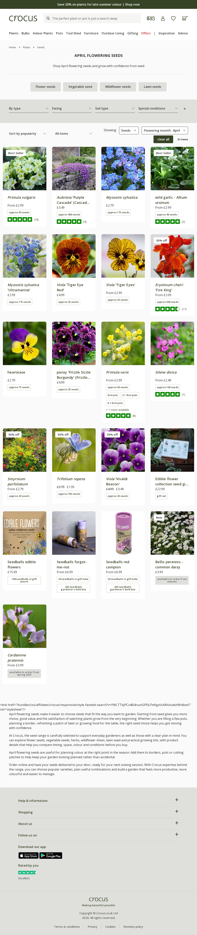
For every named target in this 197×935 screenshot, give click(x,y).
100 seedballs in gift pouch (24, 580)
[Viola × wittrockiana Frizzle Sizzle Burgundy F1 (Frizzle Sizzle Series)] (74, 343)
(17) (184, 309)
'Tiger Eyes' (120, 284)
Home (12, 47)
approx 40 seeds (167, 214)
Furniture (91, 33)
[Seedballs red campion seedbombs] (123, 533)
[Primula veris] (123, 343)
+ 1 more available (117, 410)
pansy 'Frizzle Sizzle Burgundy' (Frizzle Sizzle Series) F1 (74, 377)
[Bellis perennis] (172, 533)
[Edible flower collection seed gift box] (172, 450)
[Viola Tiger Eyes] (123, 256)
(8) (134, 416)
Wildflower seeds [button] (118, 87)
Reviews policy (133, 926)
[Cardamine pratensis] (24, 626)
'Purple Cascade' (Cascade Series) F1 (73, 202)
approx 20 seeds (19, 496)
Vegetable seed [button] (80, 87)
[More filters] (184, 108)
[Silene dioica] (172, 343)
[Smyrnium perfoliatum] (24, 450)
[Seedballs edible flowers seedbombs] (24, 533)
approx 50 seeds (118, 387)
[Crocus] (23, 18)
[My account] (163, 18)
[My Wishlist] (173, 18)
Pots (59, 33)
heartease (16, 372)
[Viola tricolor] (24, 343)
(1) (183, 394)
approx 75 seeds (19, 387)
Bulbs (26, 33)
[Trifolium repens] (74, 450)
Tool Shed (73, 33)
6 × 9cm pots (115, 403)
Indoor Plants (43, 33)
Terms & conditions (67, 926)
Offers (146, 33)
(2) (183, 221)
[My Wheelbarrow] (185, 18)
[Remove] (134, 130)
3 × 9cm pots (130, 395)
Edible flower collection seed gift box (172, 484)
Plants (13, 33)
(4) (85, 221)
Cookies (110, 926)
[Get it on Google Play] (51, 855)
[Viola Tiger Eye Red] (74, 256)
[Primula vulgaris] (24, 168)
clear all (163, 139)
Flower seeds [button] (45, 87)
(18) (36, 219)
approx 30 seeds (19, 212)
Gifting (132, 33)
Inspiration (167, 33)
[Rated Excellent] (28, 872)
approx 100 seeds (168, 387)
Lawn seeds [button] (152, 87)
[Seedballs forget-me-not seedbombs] (74, 533)
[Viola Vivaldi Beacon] (123, 450)
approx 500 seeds (168, 302)
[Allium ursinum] (172, 168)
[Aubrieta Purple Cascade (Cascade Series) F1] (74, 168)
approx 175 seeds (118, 212)
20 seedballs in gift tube (73, 579)
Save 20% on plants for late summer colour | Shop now (98, 4)
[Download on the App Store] (28, 855)
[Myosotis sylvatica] (123, 168)
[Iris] (151, 18)
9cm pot (113, 395)
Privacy (92, 926)
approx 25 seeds (68, 302)
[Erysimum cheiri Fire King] (172, 256)
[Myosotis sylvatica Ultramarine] (24, 256)
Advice (183, 33)
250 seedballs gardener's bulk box (73, 588)
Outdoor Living (113, 33)
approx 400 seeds (69, 214)
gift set (161, 496)
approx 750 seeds (69, 494)
